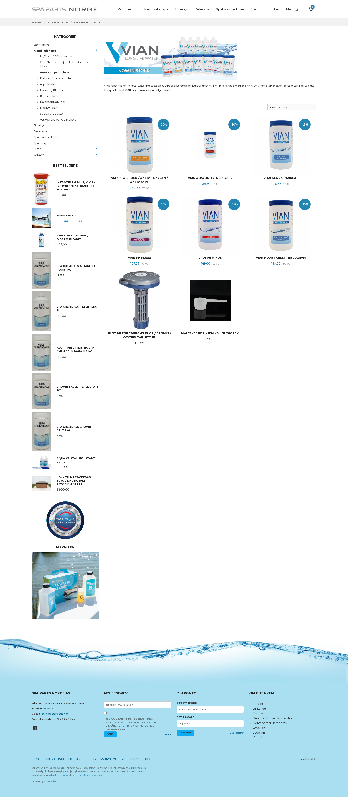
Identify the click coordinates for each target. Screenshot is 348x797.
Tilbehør (39, 125)
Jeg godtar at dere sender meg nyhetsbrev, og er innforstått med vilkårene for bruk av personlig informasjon (132, 724)
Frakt (36, 759)
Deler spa (40, 131)
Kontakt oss (261, 737)
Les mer (167, 734)
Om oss (258, 713)
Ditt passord (185, 717)
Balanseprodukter (52, 102)
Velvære (39, 155)
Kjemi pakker (49, 96)
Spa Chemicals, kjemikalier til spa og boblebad (63, 64)
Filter (37, 149)
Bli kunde (259, 708)
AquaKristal (48, 84)
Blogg (146, 759)
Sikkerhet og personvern (95, 759)
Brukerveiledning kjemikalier (272, 718)
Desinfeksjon (49, 108)
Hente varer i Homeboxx (270, 723)
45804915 (48, 708)
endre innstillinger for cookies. (87, 775)
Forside (258, 703)
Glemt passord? (236, 732)
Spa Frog (40, 143)
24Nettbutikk (50, 781)
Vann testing (42, 44)
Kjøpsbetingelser (58, 759)
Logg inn (259, 732)
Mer (289, 9)
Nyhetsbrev (128, 759)
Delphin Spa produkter (56, 78)
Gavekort (259, 728)
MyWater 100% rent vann (57, 56)
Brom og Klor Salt (52, 90)
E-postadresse (187, 703)
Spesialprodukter (52, 113)
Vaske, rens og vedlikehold (58, 119)
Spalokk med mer (46, 137)
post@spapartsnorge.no (55, 713)
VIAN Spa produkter (54, 72)
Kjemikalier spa (45, 50)
